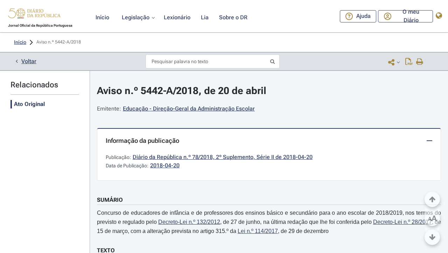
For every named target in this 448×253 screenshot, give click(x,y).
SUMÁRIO (110, 200)
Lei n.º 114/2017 (258, 231)
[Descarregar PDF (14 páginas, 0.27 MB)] (409, 62)
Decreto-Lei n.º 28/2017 (402, 222)
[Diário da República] (34, 14)
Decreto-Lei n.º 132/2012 (189, 222)
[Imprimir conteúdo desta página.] (420, 62)
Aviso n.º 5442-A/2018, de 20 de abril (181, 90)
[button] (34, 14)
